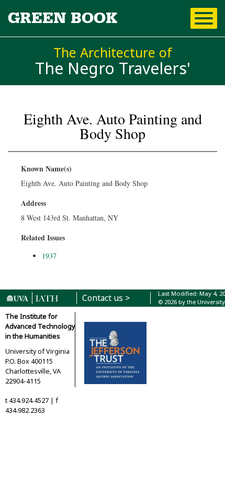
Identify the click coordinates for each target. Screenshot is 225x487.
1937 (49, 256)
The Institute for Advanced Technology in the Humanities (40, 326)
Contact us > (106, 298)
